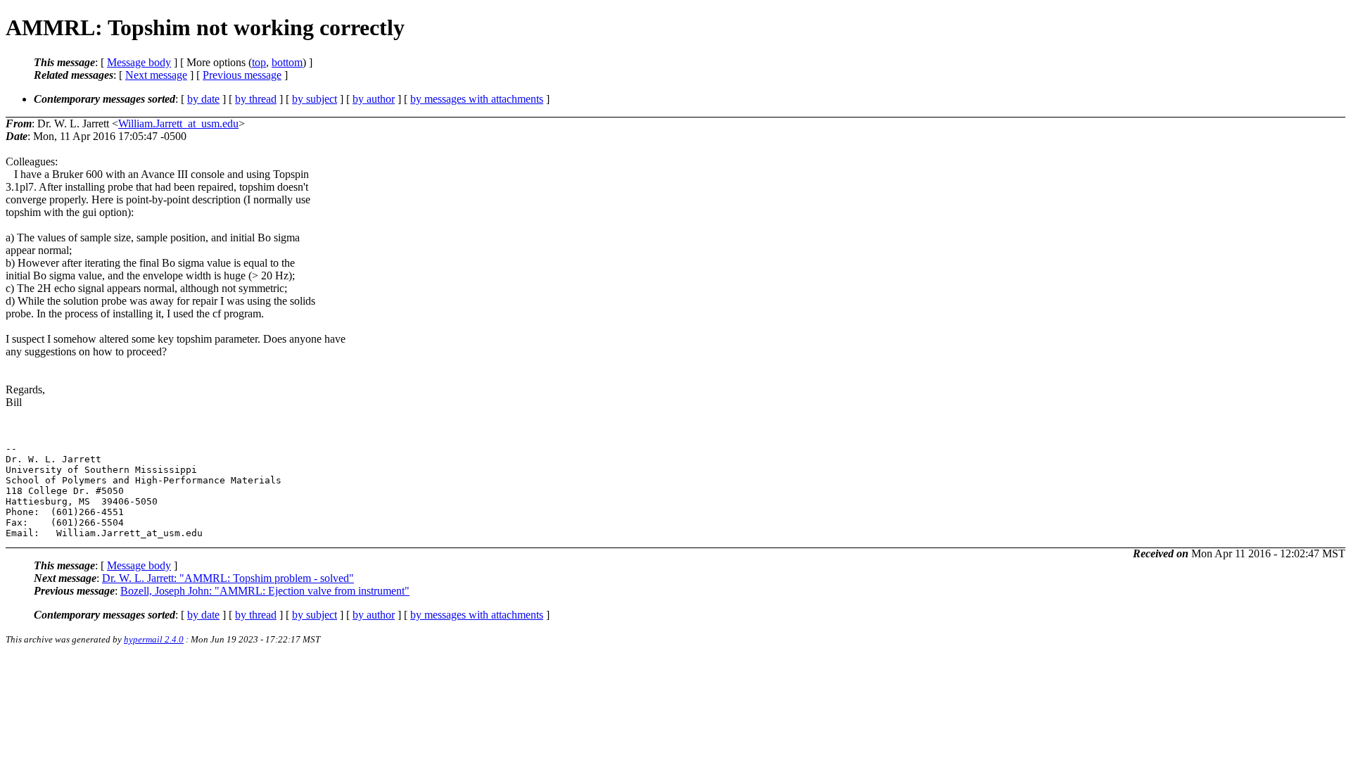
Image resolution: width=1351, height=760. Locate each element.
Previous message (242, 75)
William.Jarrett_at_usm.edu (178, 123)
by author (374, 99)
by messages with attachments (476, 99)
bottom (287, 62)
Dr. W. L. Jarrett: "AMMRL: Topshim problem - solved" (228, 578)
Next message (156, 75)
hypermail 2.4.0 (154, 639)
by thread (256, 99)
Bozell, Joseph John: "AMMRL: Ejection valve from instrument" (265, 591)
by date (203, 99)
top (259, 62)
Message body (139, 62)
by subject (314, 99)
